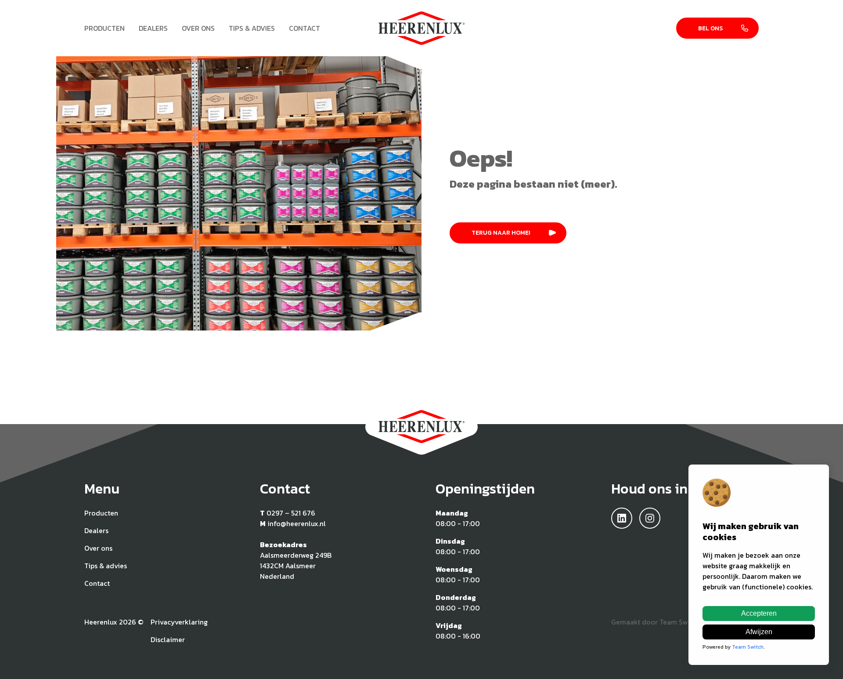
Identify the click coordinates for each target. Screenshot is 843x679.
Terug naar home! (501, 232)
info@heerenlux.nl (296, 523)
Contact (304, 28)
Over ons (198, 28)
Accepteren (759, 613)
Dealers (153, 28)
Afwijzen (759, 631)
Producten (104, 28)
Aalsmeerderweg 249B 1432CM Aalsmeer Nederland (295, 565)
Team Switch (679, 622)
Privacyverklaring (179, 622)
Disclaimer (168, 639)
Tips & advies (252, 28)
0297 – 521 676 (291, 513)
